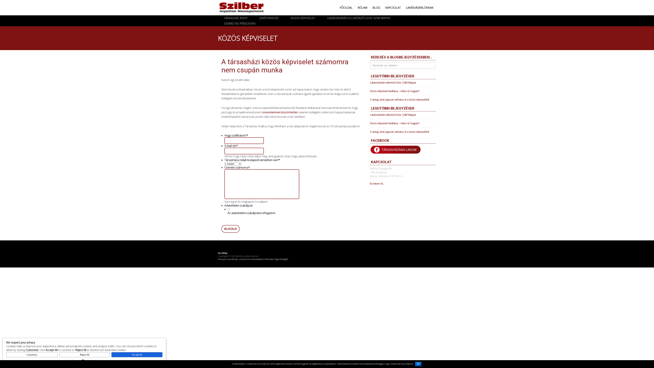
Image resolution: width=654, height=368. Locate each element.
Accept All (137, 355)
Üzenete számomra (237, 167)
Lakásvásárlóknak (419, 8)
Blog (376, 8)
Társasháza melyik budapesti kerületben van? (252, 160)
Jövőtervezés (269, 18)
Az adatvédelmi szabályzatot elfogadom (251, 213)
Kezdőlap (223, 253)
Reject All (84, 355)
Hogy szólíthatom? (236, 135)
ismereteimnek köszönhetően (280, 112)
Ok (418, 364)
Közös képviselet (303, 18)
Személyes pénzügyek (239, 23)
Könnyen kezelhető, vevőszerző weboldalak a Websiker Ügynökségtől (253, 259)
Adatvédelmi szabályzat (238, 205)
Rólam (362, 8)
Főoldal (346, 8)
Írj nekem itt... (377, 183)
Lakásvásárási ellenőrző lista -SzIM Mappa (358, 18)
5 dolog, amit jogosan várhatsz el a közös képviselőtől (399, 99)
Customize (32, 355)
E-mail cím (231, 146)
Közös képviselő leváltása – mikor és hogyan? (394, 91)
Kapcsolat (393, 8)
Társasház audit (236, 18)
